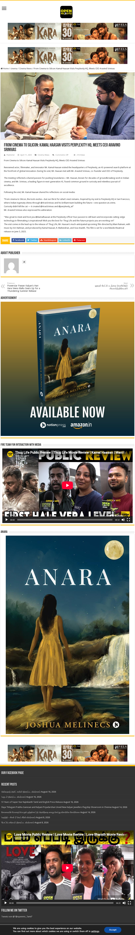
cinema (14, 68)
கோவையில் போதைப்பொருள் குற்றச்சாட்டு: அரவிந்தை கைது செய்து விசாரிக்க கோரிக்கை (40, 812)
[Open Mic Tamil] (67, 11)
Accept (112, 929)
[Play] (6, 519)
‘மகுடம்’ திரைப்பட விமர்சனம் (13, 797)
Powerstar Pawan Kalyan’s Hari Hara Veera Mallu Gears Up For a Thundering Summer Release (23, 287)
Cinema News (25, 68)
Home (6, 68)
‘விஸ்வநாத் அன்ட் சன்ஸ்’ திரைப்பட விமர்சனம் (20, 792)
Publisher (11, 155)
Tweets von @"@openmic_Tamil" (16, 916)
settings (95, 931)
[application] (67, 485)
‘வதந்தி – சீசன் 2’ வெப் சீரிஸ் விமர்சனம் (18, 817)
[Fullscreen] (128, 519)
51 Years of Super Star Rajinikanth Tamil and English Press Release (32, 802)
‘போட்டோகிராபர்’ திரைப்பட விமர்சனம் (17, 822)
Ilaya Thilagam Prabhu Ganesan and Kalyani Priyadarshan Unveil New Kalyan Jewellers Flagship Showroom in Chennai (56, 807)
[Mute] (123, 519)
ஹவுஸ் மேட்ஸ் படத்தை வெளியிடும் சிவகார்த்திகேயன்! (111, 286)
